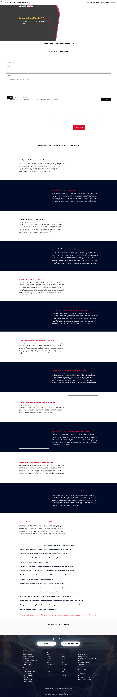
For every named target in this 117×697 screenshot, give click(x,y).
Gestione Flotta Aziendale (30, 660)
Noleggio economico (29, 656)
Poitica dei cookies (67, 694)
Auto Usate (81, 664)
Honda (48, 652)
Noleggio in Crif (27, 658)
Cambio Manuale (83, 668)
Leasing (24, 6)
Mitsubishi (64, 666)
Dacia (48, 651)
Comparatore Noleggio (84, 662)
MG (48, 668)
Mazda (63, 651)
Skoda (63, 658)
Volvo (63, 660)
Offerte (29, 2)
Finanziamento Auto (28, 668)
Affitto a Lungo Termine (84, 652)
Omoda (49, 673)
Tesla (48, 662)
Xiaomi (49, 669)
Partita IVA (12, 2)
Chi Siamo (26, 651)
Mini (63, 652)
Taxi (79, 671)
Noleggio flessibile (28, 654)
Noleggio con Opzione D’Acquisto (87, 658)
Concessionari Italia (83, 651)
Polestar (64, 668)
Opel (63, 654)
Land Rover (65, 664)
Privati (24, 2)
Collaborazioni (48, 694)
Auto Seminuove (82, 673)
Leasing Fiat (30, 6)
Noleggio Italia (27, 664)
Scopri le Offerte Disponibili (58, 51)
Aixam (48, 675)
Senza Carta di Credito (29, 671)
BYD (63, 671)
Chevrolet (49, 664)
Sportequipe (65, 669)
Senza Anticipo (27, 652)
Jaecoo (64, 675)
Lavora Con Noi (27, 662)
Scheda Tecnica (82, 656)
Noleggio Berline (27, 681)
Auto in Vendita (27, 679)
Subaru (49, 658)
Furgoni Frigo (82, 654)
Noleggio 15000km (28, 683)
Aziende (19, 2)
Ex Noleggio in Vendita (84, 679)
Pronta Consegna (28, 675)
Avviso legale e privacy (57, 694)
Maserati (49, 666)
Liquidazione (26, 669)
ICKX (63, 673)
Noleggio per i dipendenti (85, 677)
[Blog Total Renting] (95, 644)
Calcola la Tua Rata (28, 677)
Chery (48, 671)
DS (62, 662)
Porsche (64, 656)
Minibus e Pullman (83, 669)
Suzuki (48, 660)
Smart (48, 656)
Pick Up (80, 660)
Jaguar (48, 654)
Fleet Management (28, 673)
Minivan (80, 666)
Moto (6, 2)
